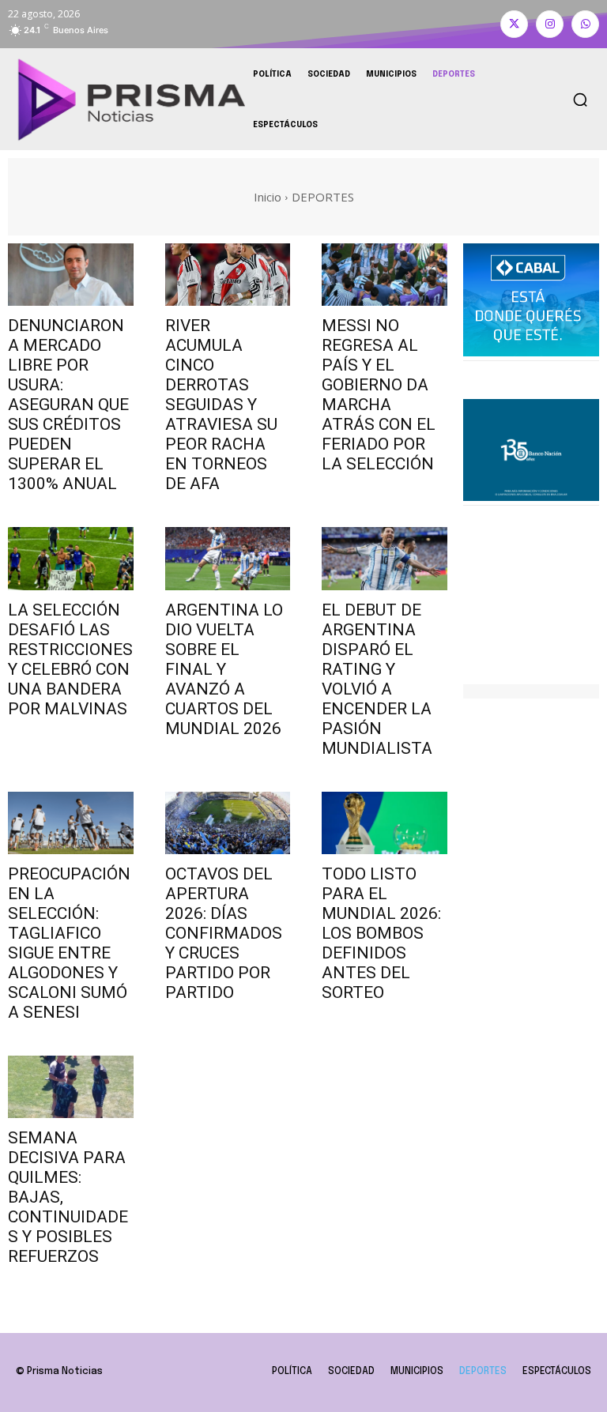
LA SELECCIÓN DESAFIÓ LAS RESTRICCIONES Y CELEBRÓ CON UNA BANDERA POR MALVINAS (70, 659)
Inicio (267, 197)
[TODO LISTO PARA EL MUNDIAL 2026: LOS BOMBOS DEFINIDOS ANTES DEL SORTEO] (384, 823)
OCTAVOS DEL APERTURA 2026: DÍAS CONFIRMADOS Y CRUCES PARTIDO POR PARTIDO (223, 933)
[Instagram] (550, 24)
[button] (580, 100)
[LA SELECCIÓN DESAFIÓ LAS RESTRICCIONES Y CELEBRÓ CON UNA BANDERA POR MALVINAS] (71, 558)
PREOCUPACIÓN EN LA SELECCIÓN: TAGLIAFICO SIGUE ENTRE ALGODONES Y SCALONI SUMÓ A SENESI (69, 943)
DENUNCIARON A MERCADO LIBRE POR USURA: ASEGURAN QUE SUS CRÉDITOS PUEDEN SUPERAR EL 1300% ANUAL (68, 404)
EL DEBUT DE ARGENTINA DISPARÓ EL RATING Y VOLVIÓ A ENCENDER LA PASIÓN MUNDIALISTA (377, 679)
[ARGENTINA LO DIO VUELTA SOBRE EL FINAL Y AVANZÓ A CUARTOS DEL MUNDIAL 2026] (228, 558)
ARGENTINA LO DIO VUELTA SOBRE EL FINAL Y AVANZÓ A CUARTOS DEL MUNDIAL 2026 (224, 669)
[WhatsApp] (585, 24)
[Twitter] (514, 24)
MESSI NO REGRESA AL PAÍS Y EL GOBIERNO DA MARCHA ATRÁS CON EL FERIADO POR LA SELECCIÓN (378, 394)
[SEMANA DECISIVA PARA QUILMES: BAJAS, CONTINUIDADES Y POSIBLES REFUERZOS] (71, 1087)
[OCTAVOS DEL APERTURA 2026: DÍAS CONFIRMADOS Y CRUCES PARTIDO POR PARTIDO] (228, 823)
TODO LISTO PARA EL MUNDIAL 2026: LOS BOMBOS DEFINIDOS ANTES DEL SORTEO (381, 933)
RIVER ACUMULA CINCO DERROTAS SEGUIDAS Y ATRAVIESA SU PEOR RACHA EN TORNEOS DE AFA (221, 404)
